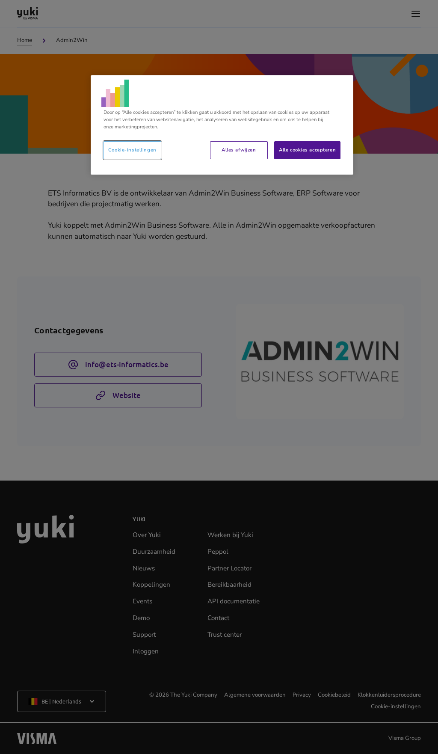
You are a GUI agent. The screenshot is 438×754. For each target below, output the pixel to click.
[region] (222, 125)
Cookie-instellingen (132, 149)
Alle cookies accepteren (307, 149)
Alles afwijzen (239, 149)
